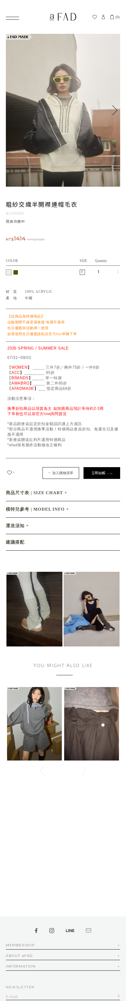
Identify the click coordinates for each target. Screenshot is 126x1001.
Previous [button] (11, 110)
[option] (63, 110)
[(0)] (112, 17)
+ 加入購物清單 (60, 473)
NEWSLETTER (20, 987)
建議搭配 (15, 542)
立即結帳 (99, 473)
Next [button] (115, 110)
